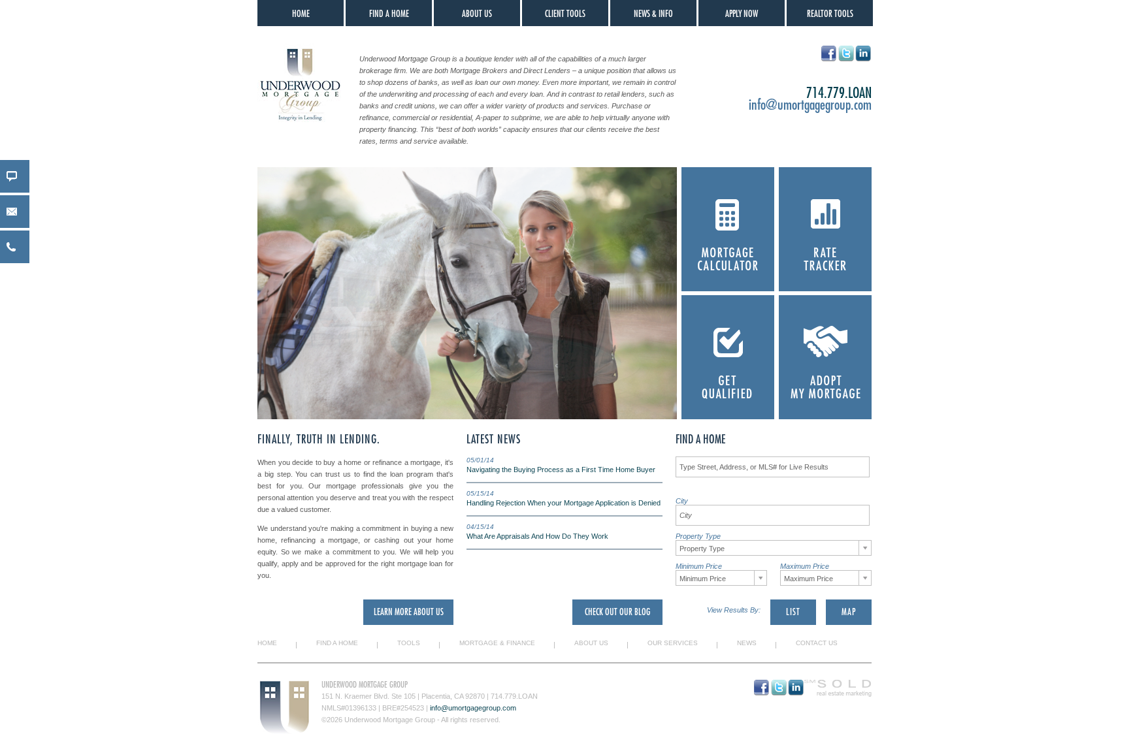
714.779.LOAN (514, 696)
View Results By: (734, 610)
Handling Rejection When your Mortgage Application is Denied (563, 503)
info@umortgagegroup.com (810, 105)
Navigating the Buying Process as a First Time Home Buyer (560, 469)
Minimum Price (699, 566)
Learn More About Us (409, 611)
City (682, 501)
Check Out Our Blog (617, 611)
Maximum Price (804, 566)
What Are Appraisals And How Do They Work (537, 536)
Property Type (698, 536)
